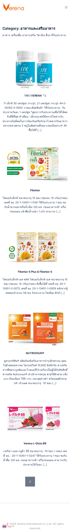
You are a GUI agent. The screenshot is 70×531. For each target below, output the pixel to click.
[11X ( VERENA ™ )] (35, 68)
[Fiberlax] (35, 163)
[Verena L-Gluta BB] (35, 416)
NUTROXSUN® (35, 353)
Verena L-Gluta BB (35, 443)
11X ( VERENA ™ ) (35, 95)
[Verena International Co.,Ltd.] (13, 7)
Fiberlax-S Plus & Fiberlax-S (35, 271)
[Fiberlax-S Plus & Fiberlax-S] (35, 244)
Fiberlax (35, 190)
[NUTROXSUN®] (35, 326)
